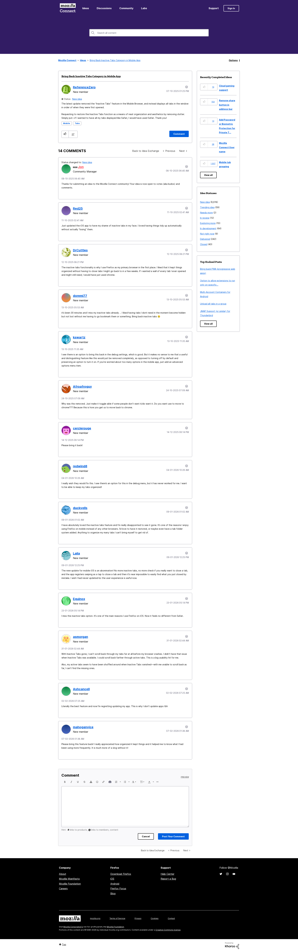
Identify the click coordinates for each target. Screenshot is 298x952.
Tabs (77, 123)
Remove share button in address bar (227, 104)
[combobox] (149, 32)
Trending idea (207, 207)
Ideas (85, 8)
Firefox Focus (118, 888)
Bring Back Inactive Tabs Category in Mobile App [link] (115, 60)
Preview (185, 777)
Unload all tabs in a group (213, 303)
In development (208, 228)
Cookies (154, 918)
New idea (77, 99)
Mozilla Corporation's (73, 927)
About (62, 873)
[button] (65, 134)
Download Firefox (120, 873)
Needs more (206, 212)
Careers (63, 888)
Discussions (104, 8)
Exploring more (208, 223)
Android (114, 883)
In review (204, 218)
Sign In (231, 8)
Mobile (66, 123)
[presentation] (65, 782)
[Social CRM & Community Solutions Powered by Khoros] (232, 945)
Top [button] (64, 944)
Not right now (207, 233)
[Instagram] (227, 874)
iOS (112, 878)
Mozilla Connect (67, 8)
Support (214, 8)
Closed (203, 244)
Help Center (167, 873)
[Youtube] (234, 874)
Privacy (138, 918)
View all (208, 175)
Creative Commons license (168, 930)
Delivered (205, 239)
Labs (144, 8)
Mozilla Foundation (70, 883)
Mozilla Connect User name (227, 147)
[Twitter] (220, 874)
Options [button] (233, 60)
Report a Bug (168, 878)
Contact (171, 918)
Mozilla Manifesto (69, 878)
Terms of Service (117, 918)
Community (126, 8)
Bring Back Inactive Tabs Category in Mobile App (91, 76)
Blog (112, 893)
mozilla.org (95, 918)
